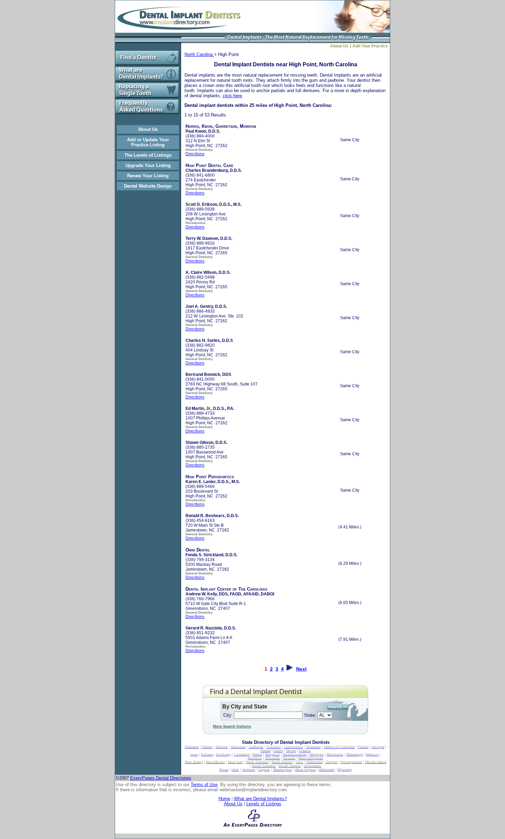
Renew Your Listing (148, 175)
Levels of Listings (263, 803)
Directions (195, 154)
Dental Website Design (148, 186)
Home (224, 798)
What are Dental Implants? (260, 798)
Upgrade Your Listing (148, 165)
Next (301, 669)
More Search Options (232, 726)
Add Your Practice (371, 46)
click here (232, 95)
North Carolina (199, 54)
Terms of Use (204, 784)
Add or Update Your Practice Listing (148, 142)
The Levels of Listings (147, 155)
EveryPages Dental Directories (160, 778)
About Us (148, 129)
